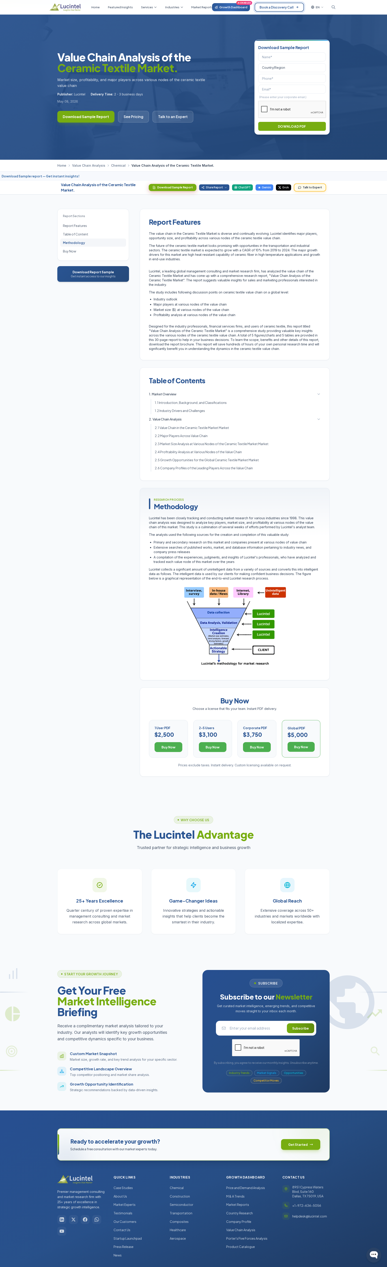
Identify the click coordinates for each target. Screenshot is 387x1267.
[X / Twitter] (73, 1219)
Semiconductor (181, 1204)
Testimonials (123, 1213)
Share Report (214, 187)
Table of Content (75, 234)
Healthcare (178, 1230)
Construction (180, 1196)
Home (61, 165)
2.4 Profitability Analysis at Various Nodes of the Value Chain (198, 452)
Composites (179, 1222)
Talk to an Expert (173, 116)
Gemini (266, 187)
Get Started (298, 1144)
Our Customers (125, 1222)
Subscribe (300, 1028)
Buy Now (69, 251)
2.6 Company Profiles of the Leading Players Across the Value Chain (204, 468)
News (118, 1255)
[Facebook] (85, 1219)
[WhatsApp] (96, 1219)
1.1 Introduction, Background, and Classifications (191, 403)
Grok (285, 187)
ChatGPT (244, 187)
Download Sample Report (86, 116)
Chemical (118, 165)
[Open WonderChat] (373, 1255)
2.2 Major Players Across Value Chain (181, 436)
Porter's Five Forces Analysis (246, 1238)
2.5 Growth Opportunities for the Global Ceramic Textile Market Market (207, 460)
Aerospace (178, 1238)
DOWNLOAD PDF (292, 126)
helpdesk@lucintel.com (309, 1216)
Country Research (239, 1213)
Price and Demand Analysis (245, 1188)
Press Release (123, 1247)
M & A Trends (235, 1196)
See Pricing (133, 116)
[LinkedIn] (61, 1219)
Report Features (75, 226)
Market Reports (237, 1204)
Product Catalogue (240, 1247)
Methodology (74, 243)
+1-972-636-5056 (306, 1205)
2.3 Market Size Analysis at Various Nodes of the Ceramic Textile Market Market (212, 444)
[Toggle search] (333, 7)
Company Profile (238, 1222)
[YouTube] (61, 1231)
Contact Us (122, 1230)
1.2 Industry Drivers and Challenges (180, 411)
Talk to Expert (312, 187)
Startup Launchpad (128, 1238)
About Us (120, 1196)
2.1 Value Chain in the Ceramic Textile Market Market (192, 428)
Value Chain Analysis (88, 165)
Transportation (181, 1213)
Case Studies (123, 1188)
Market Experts (124, 1204)
